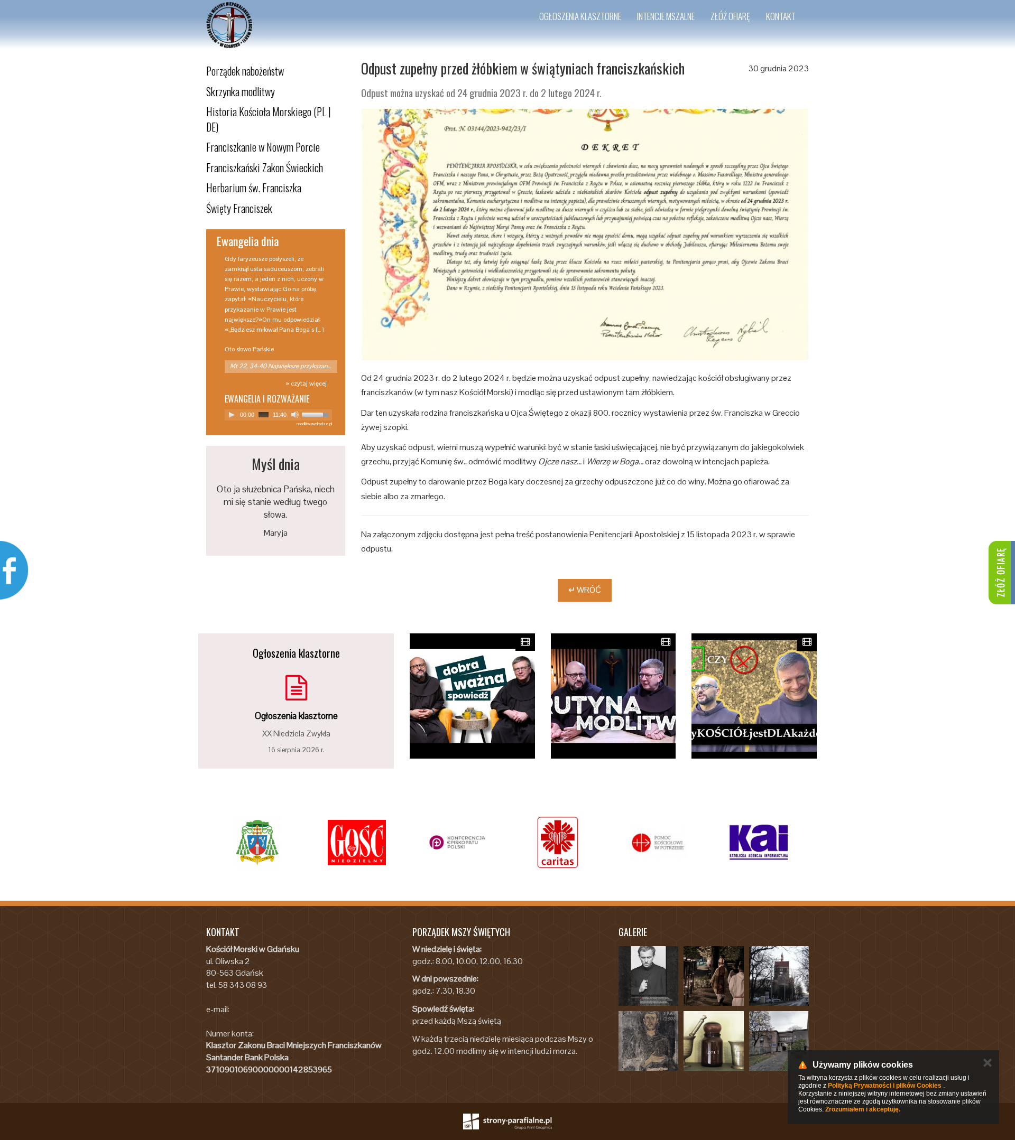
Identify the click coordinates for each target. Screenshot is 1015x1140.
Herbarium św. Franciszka (253, 187)
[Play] (231, 414)
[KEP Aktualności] (457, 842)
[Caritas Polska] (558, 842)
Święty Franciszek (239, 208)
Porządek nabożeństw (245, 71)
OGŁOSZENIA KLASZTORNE (580, 16)
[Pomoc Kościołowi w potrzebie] (658, 842)
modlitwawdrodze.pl (314, 423)
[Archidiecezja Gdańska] (256, 842)
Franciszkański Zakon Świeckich (264, 167)
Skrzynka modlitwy (240, 91)
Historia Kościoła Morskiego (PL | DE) (268, 119)
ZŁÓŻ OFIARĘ (730, 16)
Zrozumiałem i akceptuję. (862, 1109)
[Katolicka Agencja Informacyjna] (759, 842)
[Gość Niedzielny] (357, 842)
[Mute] (295, 414)
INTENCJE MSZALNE (666, 16)
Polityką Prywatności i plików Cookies (885, 1085)
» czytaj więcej (306, 383)
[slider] (316, 414)
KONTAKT (781, 16)
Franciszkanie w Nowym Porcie (263, 147)
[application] (278, 415)
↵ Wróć (584, 589)
